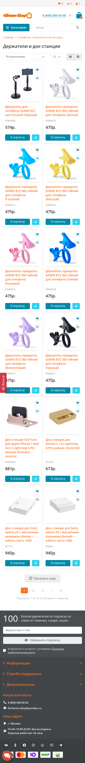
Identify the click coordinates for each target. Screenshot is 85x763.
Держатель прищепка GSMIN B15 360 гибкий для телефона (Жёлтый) (62, 193)
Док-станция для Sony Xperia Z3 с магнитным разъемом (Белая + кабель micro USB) (21, 534)
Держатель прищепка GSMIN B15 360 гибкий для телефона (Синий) (62, 275)
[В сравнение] (37, 78)
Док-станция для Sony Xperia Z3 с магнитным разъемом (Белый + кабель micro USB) (62, 534)
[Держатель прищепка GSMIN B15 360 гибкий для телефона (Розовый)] (22, 248)
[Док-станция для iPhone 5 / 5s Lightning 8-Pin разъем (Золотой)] (63, 416)
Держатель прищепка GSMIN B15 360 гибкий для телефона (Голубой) (21, 193)
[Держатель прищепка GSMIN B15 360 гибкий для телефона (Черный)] (63, 332)
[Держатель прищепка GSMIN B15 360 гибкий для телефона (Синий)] (63, 248)
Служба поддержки (24, 674)
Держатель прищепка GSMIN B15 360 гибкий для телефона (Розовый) (21, 277)
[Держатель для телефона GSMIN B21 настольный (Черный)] (22, 83)
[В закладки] (37, 70)
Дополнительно (21, 684)
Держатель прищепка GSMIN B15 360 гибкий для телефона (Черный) (62, 361)
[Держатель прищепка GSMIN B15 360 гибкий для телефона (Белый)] (63, 83)
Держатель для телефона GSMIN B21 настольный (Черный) (21, 111)
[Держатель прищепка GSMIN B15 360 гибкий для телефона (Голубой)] (22, 163)
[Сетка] (70, 56)
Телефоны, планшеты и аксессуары (40, 37)
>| (60, 590)
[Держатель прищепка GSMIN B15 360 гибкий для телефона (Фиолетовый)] (22, 332)
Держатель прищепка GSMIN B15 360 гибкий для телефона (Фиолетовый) (21, 361)
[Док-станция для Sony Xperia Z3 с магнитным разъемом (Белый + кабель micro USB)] (63, 505)
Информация (18, 663)
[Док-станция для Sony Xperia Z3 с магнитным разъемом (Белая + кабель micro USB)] (22, 505)
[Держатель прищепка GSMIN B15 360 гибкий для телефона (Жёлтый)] (63, 163)
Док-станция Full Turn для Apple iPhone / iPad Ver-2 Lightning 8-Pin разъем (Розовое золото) (22, 448)
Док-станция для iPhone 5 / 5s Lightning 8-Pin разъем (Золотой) (63, 444)
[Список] (78, 56)
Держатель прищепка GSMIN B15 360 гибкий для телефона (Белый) (62, 111)
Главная (8, 37)
